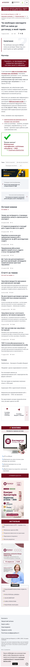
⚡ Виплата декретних (8, 539)
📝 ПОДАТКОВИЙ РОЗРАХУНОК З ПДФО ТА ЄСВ (14, 590)
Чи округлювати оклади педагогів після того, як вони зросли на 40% (13, 400)
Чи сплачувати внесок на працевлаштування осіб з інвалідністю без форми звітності (14, 374)
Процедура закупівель (11, 165)
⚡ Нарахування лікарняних (10, 536)
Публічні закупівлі (19, 16)
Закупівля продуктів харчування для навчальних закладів (13, 282)
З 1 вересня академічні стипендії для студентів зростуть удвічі (13, 227)
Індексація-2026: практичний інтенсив (13, 388)
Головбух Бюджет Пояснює (7, 414)
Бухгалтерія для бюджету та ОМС (10, 14)
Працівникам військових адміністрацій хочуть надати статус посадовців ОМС (12, 250)
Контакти (4, 618)
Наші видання (5, 627)
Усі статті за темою (6, 275)
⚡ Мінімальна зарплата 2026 (10, 530)
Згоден (15, 663)
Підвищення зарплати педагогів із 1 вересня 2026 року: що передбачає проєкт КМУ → (15, 9)
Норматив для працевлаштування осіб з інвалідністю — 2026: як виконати (13, 393)
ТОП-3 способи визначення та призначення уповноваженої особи (14, 344)
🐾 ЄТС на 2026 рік (7, 456)
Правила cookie (6, 630)
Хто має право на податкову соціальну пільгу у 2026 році (13, 382)
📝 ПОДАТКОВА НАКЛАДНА (10, 605)
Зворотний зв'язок (7, 621)
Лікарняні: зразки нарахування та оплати (14, 368)
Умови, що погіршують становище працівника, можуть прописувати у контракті (14, 217)
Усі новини (4, 209)
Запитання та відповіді (7, 16)
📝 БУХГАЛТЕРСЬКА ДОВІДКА (11, 594)
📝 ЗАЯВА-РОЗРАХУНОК (9, 601)
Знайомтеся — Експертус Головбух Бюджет (14, 363)
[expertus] (15, 2)
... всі (20, 165)
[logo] (5, 2)
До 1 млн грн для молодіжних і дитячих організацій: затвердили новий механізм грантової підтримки (13, 261)
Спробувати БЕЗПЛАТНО (16, 150)
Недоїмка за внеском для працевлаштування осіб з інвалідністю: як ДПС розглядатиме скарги (14, 238)
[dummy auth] (22, 2)
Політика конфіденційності (10, 633)
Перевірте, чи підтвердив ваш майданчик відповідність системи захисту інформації (15, 63)
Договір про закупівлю (22, 162)
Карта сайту (5, 624)
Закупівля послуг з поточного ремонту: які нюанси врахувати (13, 314)
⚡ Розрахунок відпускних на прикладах (13, 533)
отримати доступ (15, 475)
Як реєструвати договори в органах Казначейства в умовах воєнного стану (14, 298)
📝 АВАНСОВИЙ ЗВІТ (8, 598)
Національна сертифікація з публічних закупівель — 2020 (14, 146)
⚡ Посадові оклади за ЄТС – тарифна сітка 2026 (14, 526)
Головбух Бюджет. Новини (19, 414)
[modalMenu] (27, 2)
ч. (21, 125)
